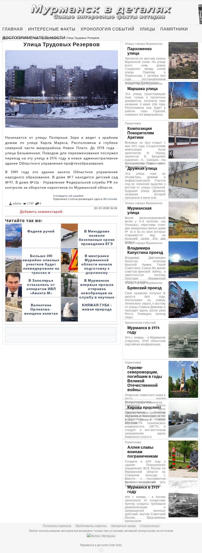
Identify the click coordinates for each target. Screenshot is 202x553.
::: (101, 550)
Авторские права (123, 526)
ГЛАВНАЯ (12, 29)
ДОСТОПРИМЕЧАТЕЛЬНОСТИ (34, 38)
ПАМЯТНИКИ (174, 29)
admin (17, 203)
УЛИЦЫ (147, 29)
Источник (110, 199)
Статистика (149, 526)
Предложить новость (91, 526)
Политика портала (57, 526)
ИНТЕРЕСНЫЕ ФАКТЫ (51, 29)
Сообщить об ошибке (68, 196)
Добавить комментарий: (42, 212)
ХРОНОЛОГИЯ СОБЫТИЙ (108, 29)
